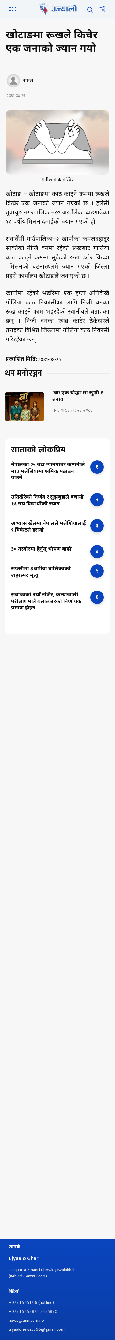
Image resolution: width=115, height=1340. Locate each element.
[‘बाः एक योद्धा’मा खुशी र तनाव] (24, 406)
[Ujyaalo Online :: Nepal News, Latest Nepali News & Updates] (57, 9)
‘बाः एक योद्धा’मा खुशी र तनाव (77, 396)
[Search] (90, 10)
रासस (28, 81)
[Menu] (14, 8)
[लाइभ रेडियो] (102, 10)
